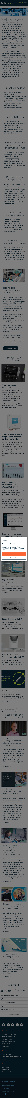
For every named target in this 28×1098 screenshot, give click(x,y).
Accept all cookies (14, 554)
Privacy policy (20, 549)
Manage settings (14, 557)
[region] (14, 549)
